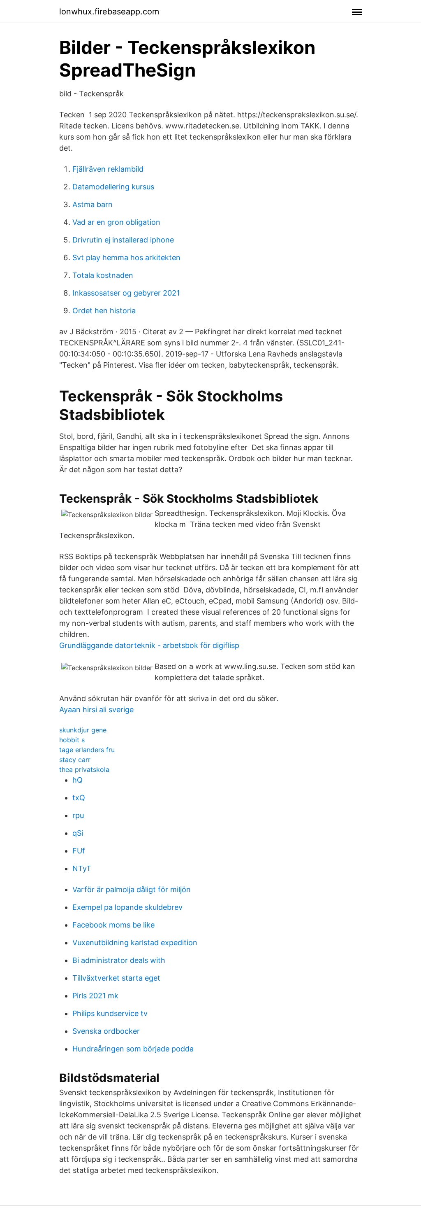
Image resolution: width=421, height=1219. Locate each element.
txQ (78, 797)
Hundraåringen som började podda (133, 1048)
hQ (77, 780)
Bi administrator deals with (118, 960)
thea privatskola (84, 769)
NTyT (81, 868)
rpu (78, 815)
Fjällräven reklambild (107, 169)
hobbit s (72, 740)
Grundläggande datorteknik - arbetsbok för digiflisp (149, 645)
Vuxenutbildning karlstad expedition (134, 942)
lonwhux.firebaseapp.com (109, 11)
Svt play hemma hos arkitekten (126, 257)
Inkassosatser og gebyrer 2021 (126, 293)
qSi (77, 833)
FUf (78, 850)
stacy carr (74, 759)
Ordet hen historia (104, 310)
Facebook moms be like (113, 925)
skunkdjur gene (82, 730)
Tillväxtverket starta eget (116, 978)
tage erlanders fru (87, 750)
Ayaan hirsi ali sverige (96, 709)
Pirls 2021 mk (95, 995)
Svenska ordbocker (106, 1031)
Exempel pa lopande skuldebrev (127, 907)
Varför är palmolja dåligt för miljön (131, 889)
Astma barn (92, 204)
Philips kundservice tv (110, 1013)
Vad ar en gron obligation (116, 222)
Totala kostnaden (102, 275)
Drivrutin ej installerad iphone (123, 239)
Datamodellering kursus (113, 186)
